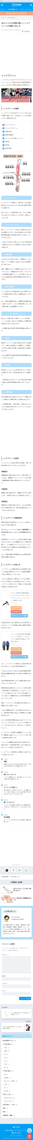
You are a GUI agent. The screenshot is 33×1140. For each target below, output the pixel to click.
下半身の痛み (13, 876)
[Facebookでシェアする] (13, 870)
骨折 (5, 1108)
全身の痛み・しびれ (10, 1104)
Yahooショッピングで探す (19, 615)
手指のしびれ (9, 1098)
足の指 (7, 1091)
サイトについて (23, 1130)
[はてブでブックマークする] (20, 870)
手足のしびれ (8, 1094)
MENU (29, 1137)
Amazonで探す (16, 607)
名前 (4, 976)
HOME (17, 1127)
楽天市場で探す (16, 611)
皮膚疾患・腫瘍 (8, 1115)
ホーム (4, 9)
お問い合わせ (17, 1133)
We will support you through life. (16, 13)
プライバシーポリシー (16, 1135)
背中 (6, 1047)
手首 (6, 1064)
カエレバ (17, 602)
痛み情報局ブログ (13, 9)
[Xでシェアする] (7, 870)
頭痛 (6, 1051)
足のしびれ (8, 1101)
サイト (4, 990)
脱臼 (5, 1111)
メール (5, 983)
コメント (5, 954)
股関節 (7, 1077)
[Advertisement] (16, 52)
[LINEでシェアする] (26, 870)
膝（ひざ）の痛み (10, 1081)
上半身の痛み (8, 1044)
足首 (6, 1084)
